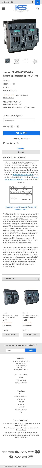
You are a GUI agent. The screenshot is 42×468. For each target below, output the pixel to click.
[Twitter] (14, 143)
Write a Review (8, 98)
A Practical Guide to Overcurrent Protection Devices (21, 432)
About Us (21, 404)
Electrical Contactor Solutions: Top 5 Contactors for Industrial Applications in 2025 (21, 424)
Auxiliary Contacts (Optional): (13, 116)
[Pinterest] (18, 143)
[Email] (8, 143)
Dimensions (21, 399)
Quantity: (6, 126)
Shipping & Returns (21, 383)
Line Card (21, 402)
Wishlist (21, 377)
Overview (21, 148)
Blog (21, 412)
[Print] (11, 143)
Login (17, 380)
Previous (3, 35)
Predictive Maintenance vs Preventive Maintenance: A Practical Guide (21, 429)
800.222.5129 (8, 2)
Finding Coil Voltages (21, 396)
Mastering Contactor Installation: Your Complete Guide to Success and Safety (21, 436)
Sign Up (23, 380)
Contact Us (21, 407)
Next (38, 35)
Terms (21, 394)
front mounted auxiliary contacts (23, 175)
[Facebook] (4, 143)
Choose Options (10, 334)
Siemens (4, 313)
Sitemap (24, 466)
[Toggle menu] (3, 8)
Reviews (21, 152)
